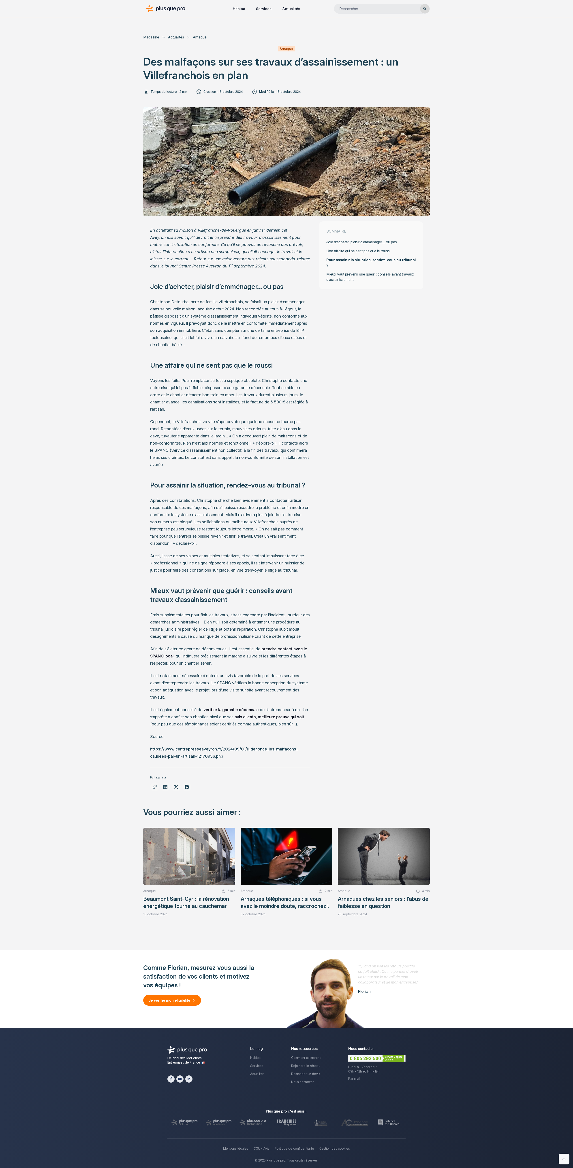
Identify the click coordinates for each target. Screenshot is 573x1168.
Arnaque (200, 37)
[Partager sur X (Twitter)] (176, 786)
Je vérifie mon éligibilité (169, 1000)
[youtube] (180, 1079)
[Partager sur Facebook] (186, 786)
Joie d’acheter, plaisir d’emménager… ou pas (361, 242)
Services (264, 8)
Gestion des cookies (334, 1148)
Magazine (151, 37)
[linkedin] (188, 1079)
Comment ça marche (306, 1058)
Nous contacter (302, 1082)
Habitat (239, 8)
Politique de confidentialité (294, 1148)
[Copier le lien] (154, 786)
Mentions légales (235, 1148)
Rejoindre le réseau (305, 1066)
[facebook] (171, 1079)
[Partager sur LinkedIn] (165, 786)
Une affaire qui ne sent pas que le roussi (358, 251)
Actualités (291, 8)
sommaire (336, 231)
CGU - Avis (261, 1148)
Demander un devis (305, 1074)
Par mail (354, 1078)
